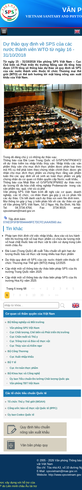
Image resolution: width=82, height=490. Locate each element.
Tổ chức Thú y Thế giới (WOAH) (26, 401)
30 (41, 295)
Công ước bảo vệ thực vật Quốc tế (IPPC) (32, 408)
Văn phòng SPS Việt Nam (25, 327)
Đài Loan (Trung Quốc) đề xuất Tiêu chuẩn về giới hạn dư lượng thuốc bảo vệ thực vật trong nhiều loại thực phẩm (40, 252)
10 (33, 295)
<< (33, 288)
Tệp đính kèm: (17, 219)
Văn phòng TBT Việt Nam (24, 383)
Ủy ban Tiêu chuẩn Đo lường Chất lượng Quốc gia (39, 378)
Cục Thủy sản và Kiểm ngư (26, 345)
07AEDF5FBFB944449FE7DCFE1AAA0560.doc (32, 222)
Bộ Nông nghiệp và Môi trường (26, 322)
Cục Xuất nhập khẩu (22, 356)
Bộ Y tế (12, 362)
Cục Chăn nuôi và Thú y (24, 336)
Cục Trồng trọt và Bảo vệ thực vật (30, 341)
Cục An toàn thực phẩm (24, 367)
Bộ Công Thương (18, 351)
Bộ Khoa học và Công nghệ (24, 373)
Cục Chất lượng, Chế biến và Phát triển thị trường (39, 332)
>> (56, 295)
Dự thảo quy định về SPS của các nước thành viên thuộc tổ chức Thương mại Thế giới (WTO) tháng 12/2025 (42, 261)
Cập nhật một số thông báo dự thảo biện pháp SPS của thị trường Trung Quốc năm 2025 (41, 270)
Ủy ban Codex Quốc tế (21, 414)
